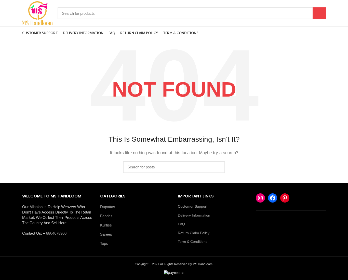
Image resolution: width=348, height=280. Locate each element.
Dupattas (107, 207)
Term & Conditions (192, 241)
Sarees (106, 234)
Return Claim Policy (193, 233)
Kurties (106, 225)
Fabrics (106, 216)
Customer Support (192, 206)
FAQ (181, 224)
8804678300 (56, 233)
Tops (104, 243)
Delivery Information (194, 215)
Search (319, 13)
